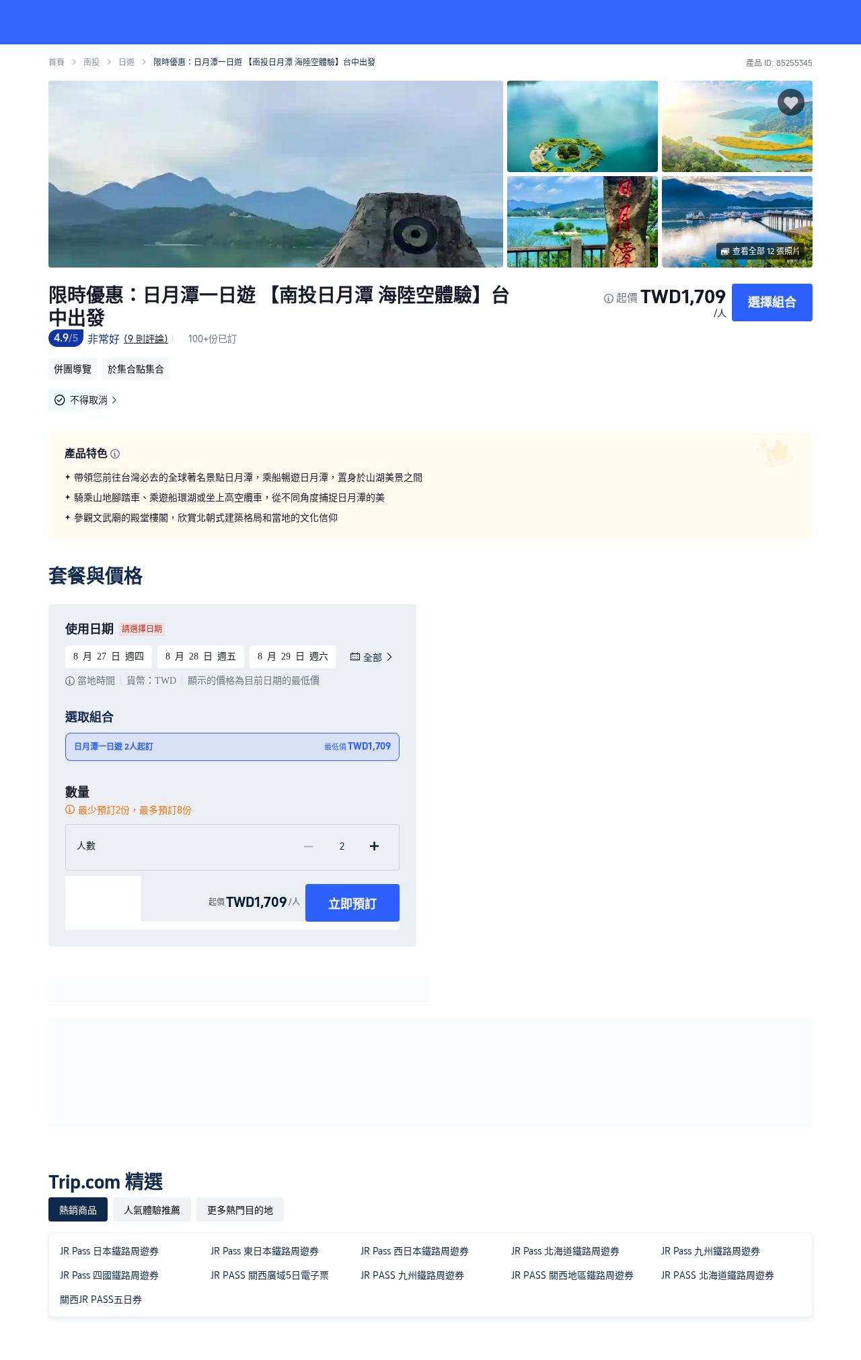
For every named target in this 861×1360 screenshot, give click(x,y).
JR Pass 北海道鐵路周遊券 (565, 1251)
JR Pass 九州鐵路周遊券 (710, 1251)
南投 (91, 62)
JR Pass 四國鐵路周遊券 (109, 1275)
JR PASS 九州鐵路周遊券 (412, 1275)
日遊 (126, 62)
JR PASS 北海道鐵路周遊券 (717, 1275)
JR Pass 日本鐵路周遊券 (109, 1251)
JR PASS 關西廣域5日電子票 (270, 1275)
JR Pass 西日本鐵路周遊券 (415, 1251)
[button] (771, 22)
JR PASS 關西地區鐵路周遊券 (572, 1275)
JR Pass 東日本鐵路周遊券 (265, 1251)
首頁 (56, 62)
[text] (430, 497)
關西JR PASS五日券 (101, 1299)
